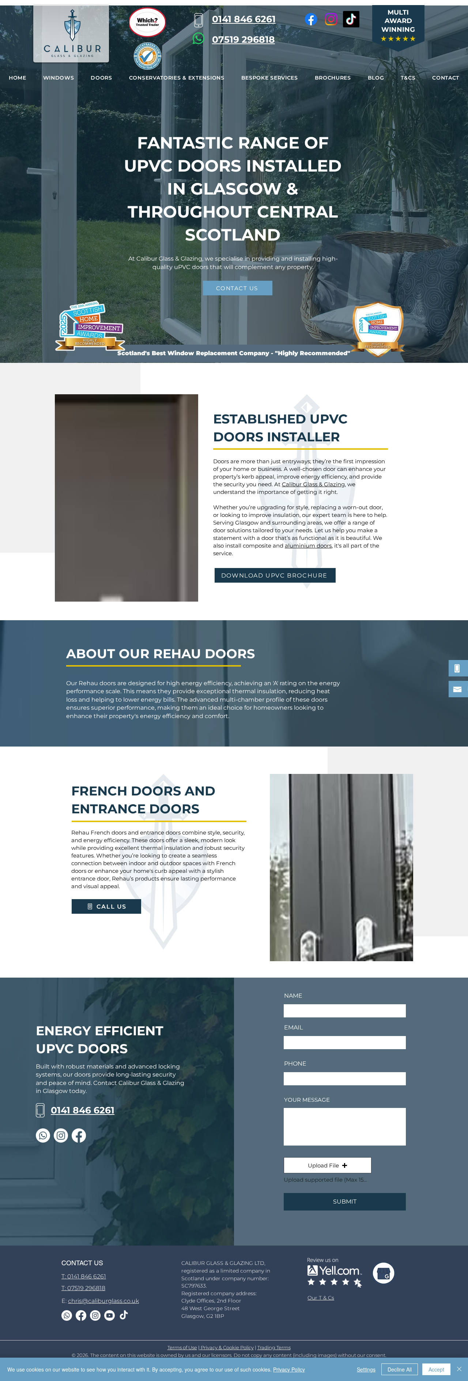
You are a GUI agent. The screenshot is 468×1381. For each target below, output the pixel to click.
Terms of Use (182, 1347)
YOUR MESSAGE (307, 1099)
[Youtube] (109, 1315)
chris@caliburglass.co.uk (103, 1300)
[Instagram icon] (331, 19)
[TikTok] (351, 19)
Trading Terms (274, 1347)
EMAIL (293, 1028)
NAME (293, 996)
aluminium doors (308, 545)
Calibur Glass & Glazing (313, 484)
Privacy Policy (289, 1369)
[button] (58, 78)
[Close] (459, 1369)
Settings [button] (366, 1369)
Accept (436, 1369)
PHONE (295, 1064)
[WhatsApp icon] (198, 38)
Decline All (400, 1369)
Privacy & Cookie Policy (227, 1347)
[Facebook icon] (311, 19)
